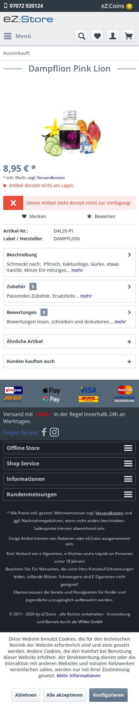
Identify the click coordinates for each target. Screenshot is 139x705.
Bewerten (104, 216)
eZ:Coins (116, 6)
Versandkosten (109, 513)
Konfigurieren (108, 695)
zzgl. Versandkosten (46, 177)
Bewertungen (22, 312)
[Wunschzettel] (97, 36)
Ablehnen (26, 695)
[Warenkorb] (128, 36)
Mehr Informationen (79, 675)
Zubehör (20, 286)
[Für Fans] (43, 432)
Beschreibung (22, 255)
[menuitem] (118, 6)
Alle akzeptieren (65, 695)
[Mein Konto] (112, 36)
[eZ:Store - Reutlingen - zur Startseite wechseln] (28, 20)
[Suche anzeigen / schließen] (81, 36)
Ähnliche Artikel (25, 341)
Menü (23, 36)
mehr (76, 270)
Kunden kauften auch (31, 361)
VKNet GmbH (90, 621)
